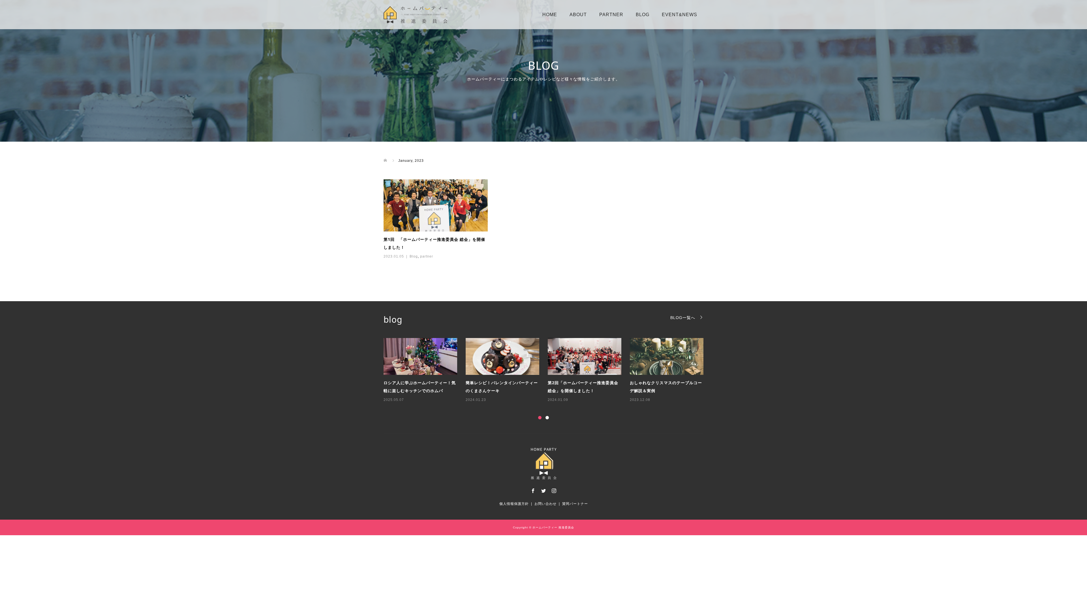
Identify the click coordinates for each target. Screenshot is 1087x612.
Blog (414, 256)
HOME (549, 14)
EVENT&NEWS (679, 14)
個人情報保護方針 (514, 504)
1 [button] (540, 417)
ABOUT (578, 14)
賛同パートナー (575, 504)
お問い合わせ (545, 504)
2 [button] (547, 417)
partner (426, 256)
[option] (548, 370)
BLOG (642, 14)
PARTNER (611, 14)
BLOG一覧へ (682, 317)
